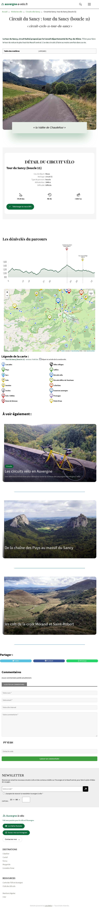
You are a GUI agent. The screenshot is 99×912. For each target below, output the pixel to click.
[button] (81, 289)
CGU (4, 897)
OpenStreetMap (75, 351)
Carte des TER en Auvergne (13, 883)
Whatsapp (83, 661)
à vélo (15, 815)
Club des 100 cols (9, 886)
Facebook (49, 661)
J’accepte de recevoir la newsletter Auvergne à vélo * (24, 793)
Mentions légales (9, 893)
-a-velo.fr (16, 4)
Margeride (6, 865)
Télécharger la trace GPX (21, 207)
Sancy (5, 861)
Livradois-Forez (8, 868)
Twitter (16, 661)
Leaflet (63, 351)
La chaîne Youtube (15, 826)
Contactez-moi (11, 839)
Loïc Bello (48, 906)
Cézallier (6, 854)
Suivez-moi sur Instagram (17, 833)
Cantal (5, 857)
